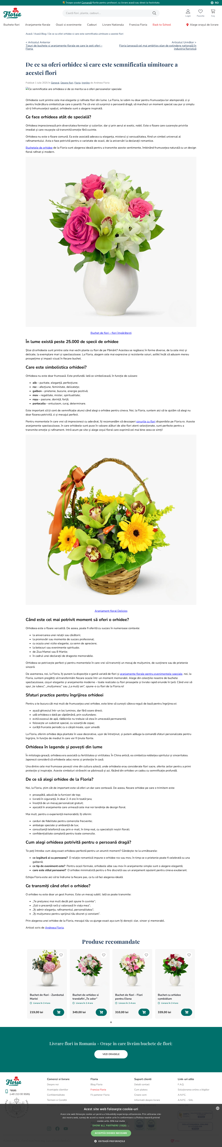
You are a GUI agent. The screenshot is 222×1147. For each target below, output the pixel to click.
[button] (111, 1125)
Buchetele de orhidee (39, 148)
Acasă (29, 33)
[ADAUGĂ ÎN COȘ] (58, 1012)
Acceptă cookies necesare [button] (111, 1133)
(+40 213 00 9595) (20, 1094)
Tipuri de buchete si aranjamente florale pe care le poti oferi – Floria (64, 47)
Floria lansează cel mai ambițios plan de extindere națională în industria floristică (157, 47)
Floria (77, 82)
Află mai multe (117, 1120)
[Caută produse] (154, 13)
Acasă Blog (40, 33)
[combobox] (111, 13)
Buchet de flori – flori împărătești (111, 333)
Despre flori (67, 82)
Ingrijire (86, 82)
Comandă (87, 2)
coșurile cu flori (145, 421)
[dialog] (111, 1125)
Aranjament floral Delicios (111, 611)
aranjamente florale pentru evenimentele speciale (151, 674)
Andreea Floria (54, 928)
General (55, 82)
